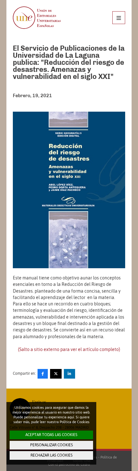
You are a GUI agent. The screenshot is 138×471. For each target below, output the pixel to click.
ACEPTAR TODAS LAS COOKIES (51, 434)
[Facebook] (42, 374)
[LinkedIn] (69, 374)
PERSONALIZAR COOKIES (51, 445)
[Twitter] (56, 374)
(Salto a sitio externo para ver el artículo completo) (69, 349)
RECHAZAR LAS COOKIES (51, 455)
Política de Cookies (75, 422)
